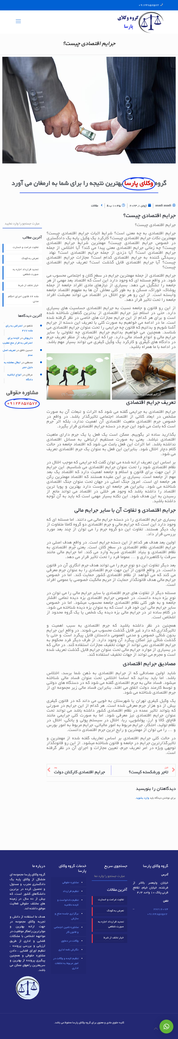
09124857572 (149, 5)
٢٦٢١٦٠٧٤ (160, 909)
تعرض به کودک (30, 258)
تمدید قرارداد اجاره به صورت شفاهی (25, 272)
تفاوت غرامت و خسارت (25, 247)
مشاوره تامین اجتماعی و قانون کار (66, 930)
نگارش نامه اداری (68, 949)
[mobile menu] (18, 22)
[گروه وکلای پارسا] (140, 21)
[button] (166, 1026)
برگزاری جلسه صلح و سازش (67, 916)
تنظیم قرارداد (71, 891)
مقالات (94, 205)
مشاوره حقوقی (70, 882)
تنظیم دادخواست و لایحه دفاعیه (68, 902)
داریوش (28, 338)
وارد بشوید (142, 798)
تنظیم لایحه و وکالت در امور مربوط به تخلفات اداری (66, 963)
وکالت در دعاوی (70, 940)
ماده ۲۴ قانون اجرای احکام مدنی (23, 299)
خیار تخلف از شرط (28, 285)
